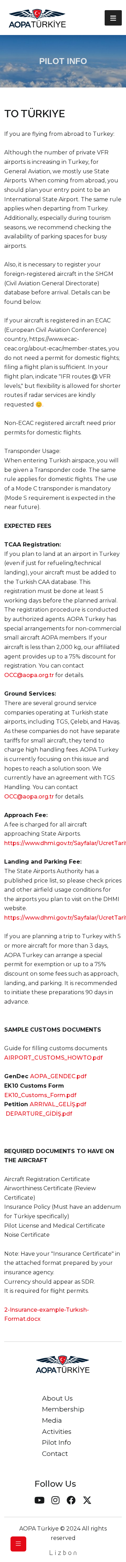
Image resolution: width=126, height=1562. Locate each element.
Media (52, 1420)
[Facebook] (71, 1501)
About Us (57, 1398)
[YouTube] (39, 1501)
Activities (56, 1432)
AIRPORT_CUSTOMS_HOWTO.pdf (53, 1057)
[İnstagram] (55, 1501)
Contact (55, 1454)
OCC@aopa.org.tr (29, 675)
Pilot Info (56, 1442)
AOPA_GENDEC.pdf (58, 1076)
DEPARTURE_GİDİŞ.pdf (39, 1113)
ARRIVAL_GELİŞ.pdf (58, 1104)
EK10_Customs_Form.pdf (40, 1095)
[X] (87, 1501)
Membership (63, 1409)
